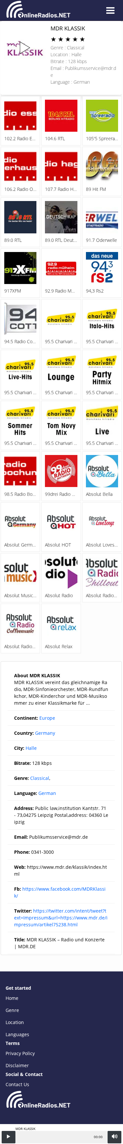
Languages (17, 1034)
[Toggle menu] (110, 10)
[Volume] (114, 1137)
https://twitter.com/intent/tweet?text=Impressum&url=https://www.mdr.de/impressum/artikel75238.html (61, 918)
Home (12, 998)
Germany (45, 733)
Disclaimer (17, 1065)
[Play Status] (8, 1137)
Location (15, 1022)
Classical (39, 778)
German (47, 793)
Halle (31, 748)
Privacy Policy (20, 1053)
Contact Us (17, 1084)
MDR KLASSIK (68, 28)
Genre (12, 1010)
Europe (47, 718)
